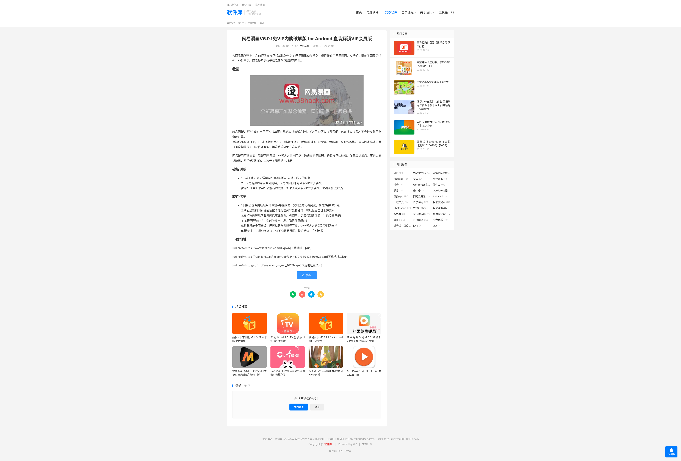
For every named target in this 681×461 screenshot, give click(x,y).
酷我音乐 (440, 219)
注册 (317, 407)
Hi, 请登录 (232, 4)
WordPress (422, 172)
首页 (359, 12)
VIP (398, 172)
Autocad (440, 196)
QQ (436, 225)
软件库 (234, 12)
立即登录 (299, 407)
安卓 (418, 178)
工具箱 (443, 12)
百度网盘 (420, 219)
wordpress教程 (442, 172)
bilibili (399, 219)
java (417, 225)
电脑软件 (372, 12)
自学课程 (408, 12)
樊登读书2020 (442, 207)
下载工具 (401, 202)
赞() (329, 45)
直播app (401, 196)
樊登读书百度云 (402, 225)
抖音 (398, 184)
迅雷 (398, 190)
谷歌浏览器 (441, 202)
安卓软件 (391, 12)
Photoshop (402, 207)
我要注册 (247, 4)
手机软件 (252, 22)
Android (401, 178)
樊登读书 (440, 178)
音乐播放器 (421, 213)
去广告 (419, 190)
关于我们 (426, 12)
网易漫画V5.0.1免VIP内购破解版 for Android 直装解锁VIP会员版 (307, 38)
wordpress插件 (442, 190)
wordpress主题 (422, 184)
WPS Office (422, 207)
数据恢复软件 (442, 213)
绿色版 (400, 213)
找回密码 (260, 4)
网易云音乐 (421, 196)
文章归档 (367, 444)
